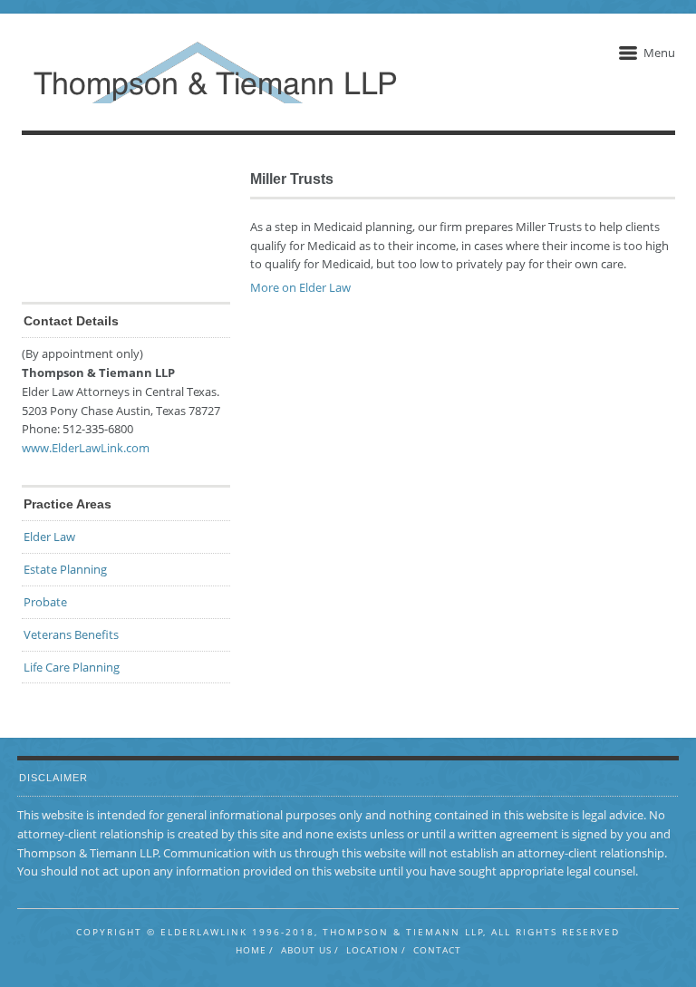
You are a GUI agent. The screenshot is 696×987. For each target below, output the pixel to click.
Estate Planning (65, 569)
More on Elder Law (300, 287)
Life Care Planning (72, 667)
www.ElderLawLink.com (86, 448)
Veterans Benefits (71, 634)
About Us (306, 949)
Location (372, 949)
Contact (437, 949)
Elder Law (49, 536)
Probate (45, 602)
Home (251, 949)
